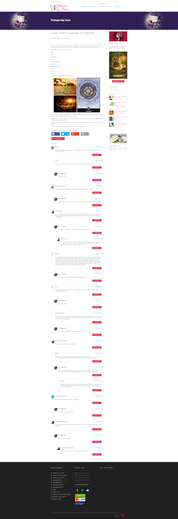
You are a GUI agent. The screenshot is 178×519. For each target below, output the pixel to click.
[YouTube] (87, 490)
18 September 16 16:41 (99, 253)
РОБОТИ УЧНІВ (114, 146)
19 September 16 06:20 (99, 408)
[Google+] (82, 490)
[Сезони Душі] (121, 517)
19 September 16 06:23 (99, 300)
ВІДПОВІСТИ (96, 154)
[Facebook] (77, 490)
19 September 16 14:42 (99, 238)
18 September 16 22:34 (99, 185)
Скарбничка (102, 6)
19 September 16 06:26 (99, 226)
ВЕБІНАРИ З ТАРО (113, 87)
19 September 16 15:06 (99, 146)
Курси (109, 6)
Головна (84, 6)
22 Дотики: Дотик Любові (120, 124)
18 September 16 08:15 (99, 353)
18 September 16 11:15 (99, 340)
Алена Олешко (117, 96)
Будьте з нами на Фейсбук (106, 467)
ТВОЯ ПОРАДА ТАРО (116, 44)
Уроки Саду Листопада (119, 112)
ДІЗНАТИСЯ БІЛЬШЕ (118, 81)
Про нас (117, 6)
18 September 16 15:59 (99, 286)
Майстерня (92, 6)
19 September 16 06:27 (99, 173)
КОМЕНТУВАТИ (58, 138)
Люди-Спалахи (117, 120)
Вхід (123, 6)
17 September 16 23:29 (99, 421)
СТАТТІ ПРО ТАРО (113, 89)
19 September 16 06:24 (99, 273)
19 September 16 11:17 (99, 380)
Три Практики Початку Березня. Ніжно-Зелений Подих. (117, 107)
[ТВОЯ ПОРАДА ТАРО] (120, 38)
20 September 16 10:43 (99, 447)
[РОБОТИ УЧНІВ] (120, 140)
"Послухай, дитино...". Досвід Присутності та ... (120, 98)
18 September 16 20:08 (99, 160)
